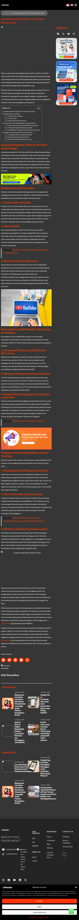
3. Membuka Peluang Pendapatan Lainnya (19, 139)
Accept (39, 901)
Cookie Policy (33, 917)
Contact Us (68, 831)
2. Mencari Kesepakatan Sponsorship (18, 137)
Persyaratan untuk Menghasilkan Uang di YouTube (19, 123)
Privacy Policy (44, 917)
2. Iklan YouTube (12, 118)
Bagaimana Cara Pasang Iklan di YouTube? (28, 421)
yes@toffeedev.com (13, 849)
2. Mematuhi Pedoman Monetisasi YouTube (20, 128)
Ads (10, 13)
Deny (39, 907)
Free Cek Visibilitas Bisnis (50, 854)
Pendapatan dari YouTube (12, 114)
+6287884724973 (12, 854)
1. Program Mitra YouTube (15, 116)
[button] (76, 887)
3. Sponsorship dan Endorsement (16, 121)
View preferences (39, 912)
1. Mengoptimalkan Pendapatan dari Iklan (19, 135)
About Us (36, 852)
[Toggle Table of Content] (37, 108)
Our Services (36, 832)
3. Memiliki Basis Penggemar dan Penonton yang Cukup (23, 130)
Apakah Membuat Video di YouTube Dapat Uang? (19, 111)
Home (6, 13)
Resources (51, 831)
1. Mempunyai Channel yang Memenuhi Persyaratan (22, 125)
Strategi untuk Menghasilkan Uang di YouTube (18, 132)
